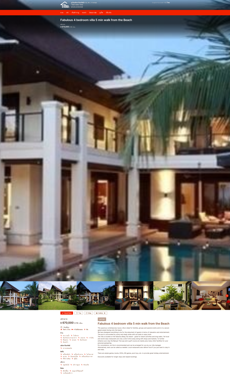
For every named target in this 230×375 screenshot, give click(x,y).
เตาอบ (65, 356)
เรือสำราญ (75, 13)
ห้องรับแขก (83, 340)
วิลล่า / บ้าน (66, 329)
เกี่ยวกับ (108, 13)
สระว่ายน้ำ (66, 335)
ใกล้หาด (76, 335)
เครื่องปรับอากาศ (87, 356)
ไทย (168, 2)
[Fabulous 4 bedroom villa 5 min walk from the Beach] (115, 140)
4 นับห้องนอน (78, 329)
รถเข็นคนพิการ (68, 373)
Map (89, 313)
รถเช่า (84, 13)
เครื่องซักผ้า (66, 354)
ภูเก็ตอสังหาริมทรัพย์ (77, 2)
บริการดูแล (76, 365)
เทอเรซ (82, 338)
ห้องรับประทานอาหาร (70, 338)
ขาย (61, 13)
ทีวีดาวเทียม (66, 359)
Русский (160, 2)
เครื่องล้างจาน (78, 354)
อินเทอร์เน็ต (74, 356)
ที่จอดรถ (65, 340)
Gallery (100, 313)
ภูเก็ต (101, 13)
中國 (165, 2)
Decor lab (92, 13)
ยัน (87, 329)
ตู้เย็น (75, 359)
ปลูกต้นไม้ (66, 365)
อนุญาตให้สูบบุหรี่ (77, 371)
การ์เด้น (91, 338)
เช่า (67, 13)
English (154, 2)
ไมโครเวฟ (90, 354)
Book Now (68, 313)
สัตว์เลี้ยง (65, 371)
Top (80, 313)
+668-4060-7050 (77, 5)
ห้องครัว (65, 342)
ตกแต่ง (74, 340)
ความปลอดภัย (67, 348)
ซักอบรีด (86, 365)
